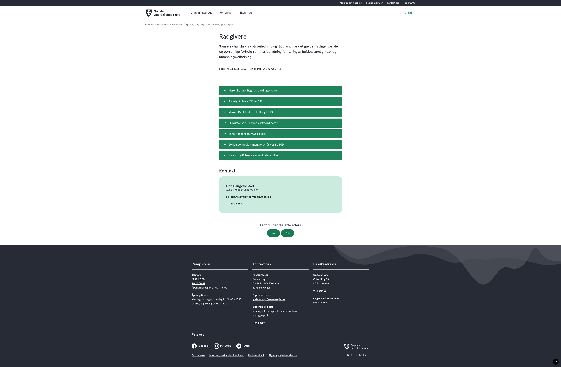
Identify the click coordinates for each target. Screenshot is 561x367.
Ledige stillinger (374, 3)
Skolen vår (246, 12)
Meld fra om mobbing (351, 3)
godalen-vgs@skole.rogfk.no (268, 299)
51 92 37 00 (198, 279)
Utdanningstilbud (202, 12)
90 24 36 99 (198, 283)
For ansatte (409, 3)
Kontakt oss (393, 3)
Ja (273, 233)
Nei (288, 233)
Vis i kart (318, 291)
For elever (226, 12)
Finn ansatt (258, 323)
